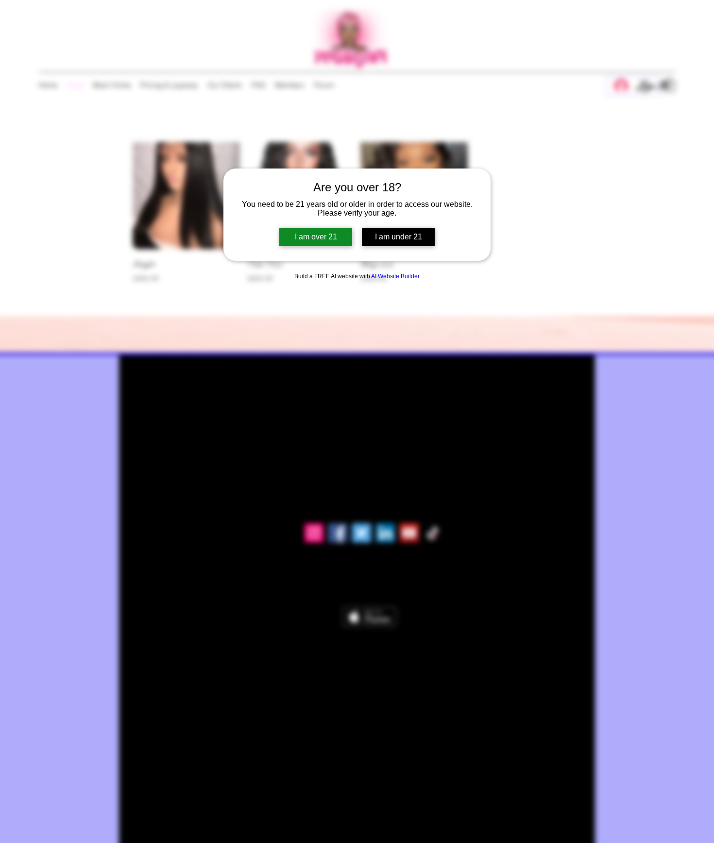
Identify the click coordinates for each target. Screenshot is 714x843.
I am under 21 (398, 237)
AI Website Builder (395, 276)
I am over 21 (316, 237)
